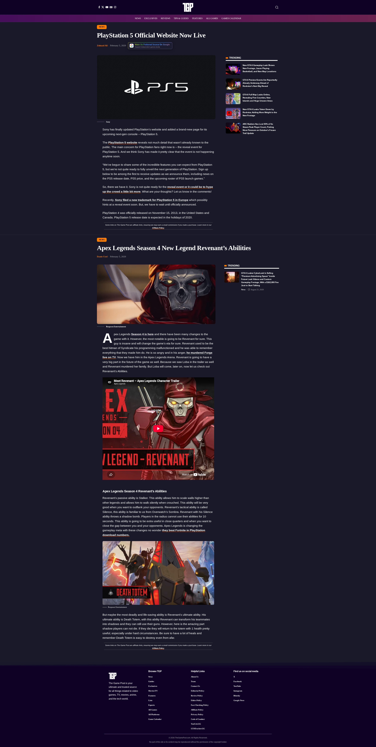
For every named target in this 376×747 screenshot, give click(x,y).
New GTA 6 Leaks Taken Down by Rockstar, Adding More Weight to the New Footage (260, 112)
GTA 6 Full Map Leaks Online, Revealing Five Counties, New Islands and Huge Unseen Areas (258, 97)
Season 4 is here (142, 334)
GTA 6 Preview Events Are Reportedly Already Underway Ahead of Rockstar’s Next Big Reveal (260, 83)
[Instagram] (115, 7)
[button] (276, 7)
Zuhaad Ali (102, 45)
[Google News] (111, 7)
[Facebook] (99, 7)
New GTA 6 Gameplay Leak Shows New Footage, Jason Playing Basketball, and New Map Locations (259, 68)
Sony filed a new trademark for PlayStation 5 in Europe (151, 200)
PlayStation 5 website (122, 142)
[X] (103, 7)
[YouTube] (107, 7)
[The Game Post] (188, 7)
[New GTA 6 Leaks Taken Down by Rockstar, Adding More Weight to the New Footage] (233, 113)
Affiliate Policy (158, 228)
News (102, 27)
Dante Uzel (102, 256)
